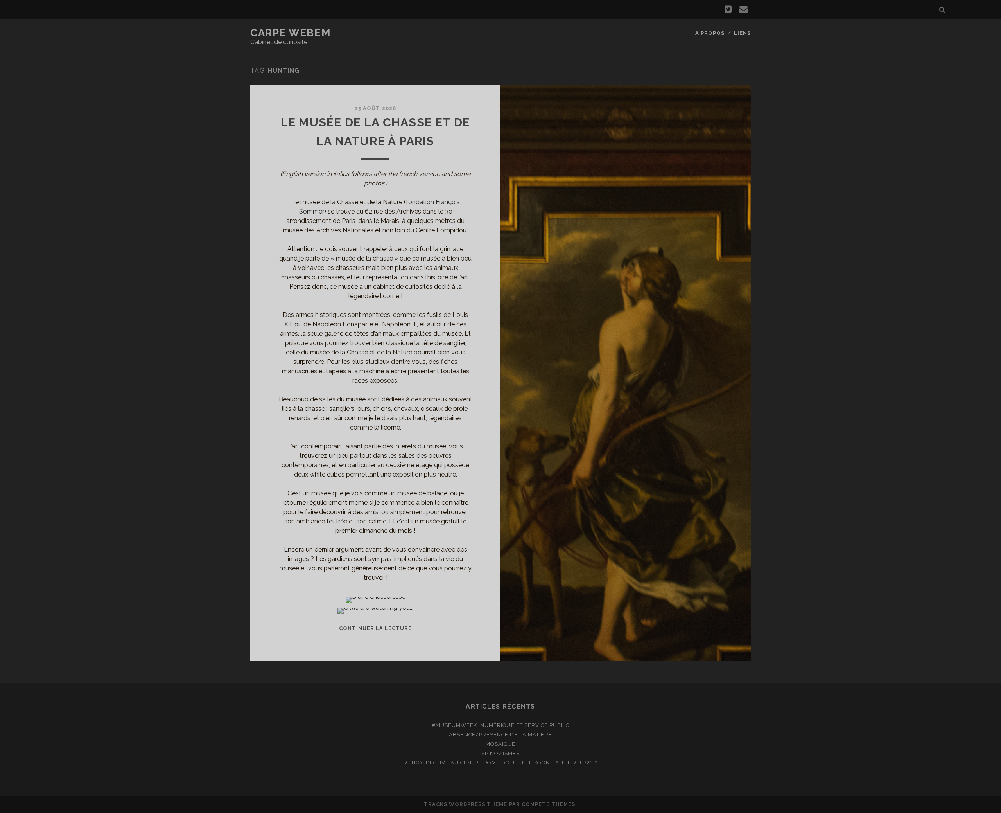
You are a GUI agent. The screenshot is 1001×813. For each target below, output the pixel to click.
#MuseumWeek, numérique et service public (501, 725)
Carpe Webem (290, 33)
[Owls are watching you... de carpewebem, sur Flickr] (375, 607)
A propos (710, 33)
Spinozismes (500, 753)
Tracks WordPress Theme (466, 804)
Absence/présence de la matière (500, 734)
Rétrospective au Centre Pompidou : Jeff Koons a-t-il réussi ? (500, 763)
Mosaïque (500, 744)
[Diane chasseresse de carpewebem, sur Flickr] (375, 596)
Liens (742, 33)
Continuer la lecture (375, 628)
